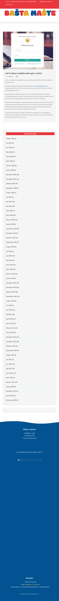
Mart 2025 (9, 215)
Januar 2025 (10, 224)
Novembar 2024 (11, 233)
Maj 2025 (9, 206)
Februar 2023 (10, 328)
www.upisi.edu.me (41, 86)
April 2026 (9, 156)
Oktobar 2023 (10, 292)
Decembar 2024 (11, 229)
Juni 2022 (9, 364)
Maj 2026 (9, 152)
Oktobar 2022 (10, 346)
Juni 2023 (9, 310)
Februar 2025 (10, 220)
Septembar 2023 (11, 296)
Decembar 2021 (11, 391)
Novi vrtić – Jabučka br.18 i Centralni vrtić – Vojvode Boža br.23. (21, 1)
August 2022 (10, 355)
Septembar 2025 (11, 188)
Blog (17, 76)
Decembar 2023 (11, 283)
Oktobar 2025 (10, 184)
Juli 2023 (9, 305)
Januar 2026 (10, 170)
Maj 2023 (9, 314)
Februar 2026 (10, 166)
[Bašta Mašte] (29, 14)
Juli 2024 (9, 251)
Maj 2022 (9, 369)
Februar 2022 (10, 382)
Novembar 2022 (11, 341)
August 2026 (10, 138)
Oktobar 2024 (10, 238)
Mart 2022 (9, 378)
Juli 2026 (9, 143)
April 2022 (9, 373)
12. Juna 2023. (9, 76)
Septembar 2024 (11, 242)
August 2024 (10, 247)
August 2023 (10, 301)
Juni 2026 (9, 147)
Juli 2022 (9, 359)
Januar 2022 (10, 387)
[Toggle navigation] (4, 21)
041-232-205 (9, 5)
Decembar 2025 (11, 175)
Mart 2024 (9, 269)
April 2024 (9, 265)
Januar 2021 (10, 396)
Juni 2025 (9, 202)
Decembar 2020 (11, 400)
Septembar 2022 (11, 350)
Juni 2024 (9, 256)
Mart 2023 (9, 323)
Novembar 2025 (11, 179)
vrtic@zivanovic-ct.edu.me (45, 1)
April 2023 (9, 319)
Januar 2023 (10, 332)
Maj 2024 (9, 260)
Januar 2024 (10, 278)
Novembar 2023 (11, 287)
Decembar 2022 (11, 337)
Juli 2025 (9, 197)
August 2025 (10, 193)
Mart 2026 (9, 161)
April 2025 (9, 211)
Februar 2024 (10, 274)
